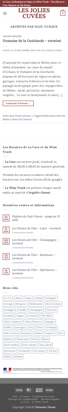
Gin (31, 327)
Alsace (18, 298)
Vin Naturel (25, 119)
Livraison (25, 396)
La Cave (25, 401)
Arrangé (8, 303)
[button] (5, 13)
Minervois (22, 339)
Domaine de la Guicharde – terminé (32, 40)
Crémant (32, 315)
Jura (15, 333)
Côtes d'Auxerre (33, 321)
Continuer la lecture (18, 103)
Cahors (57, 303)
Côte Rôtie (46, 315)
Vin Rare (53, 350)
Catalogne (9, 309)
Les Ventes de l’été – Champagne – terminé (35, 241)
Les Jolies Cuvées (34, 13)
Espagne (50, 321)
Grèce (39, 327)
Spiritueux (9, 350)
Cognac (20, 315)
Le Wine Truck (40, 401)
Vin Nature (39, 350)
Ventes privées (12, 36)
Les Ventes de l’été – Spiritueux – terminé (34, 271)
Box (48, 303)
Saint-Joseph (29, 344)
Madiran (8, 339)
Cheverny (51, 309)
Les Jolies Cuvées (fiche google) (41, 179)
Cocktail (8, 315)
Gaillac (7, 327)
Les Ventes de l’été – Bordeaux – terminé (33, 256)
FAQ (14, 396)
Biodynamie (48, 115)
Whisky (18, 356)
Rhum (45, 339)
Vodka (7, 356)
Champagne (36, 309)
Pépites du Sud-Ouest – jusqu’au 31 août (36, 218)
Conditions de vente (43, 396)
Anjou (29, 298)
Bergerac (21, 303)
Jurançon (26, 333)
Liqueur (50, 333)
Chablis (22, 309)
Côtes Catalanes (12, 321)
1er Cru (8, 298)
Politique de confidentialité (23, 399)
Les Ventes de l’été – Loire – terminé (36, 228)
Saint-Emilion (11, 344)
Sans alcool (45, 344)
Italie (6, 333)
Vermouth (24, 350)
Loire (60, 333)
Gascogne (20, 327)
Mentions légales (50, 399)
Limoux (38, 333)
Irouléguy (51, 327)
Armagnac (51, 298)
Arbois (38, 298)
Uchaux (14, 119)
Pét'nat (35, 339)
